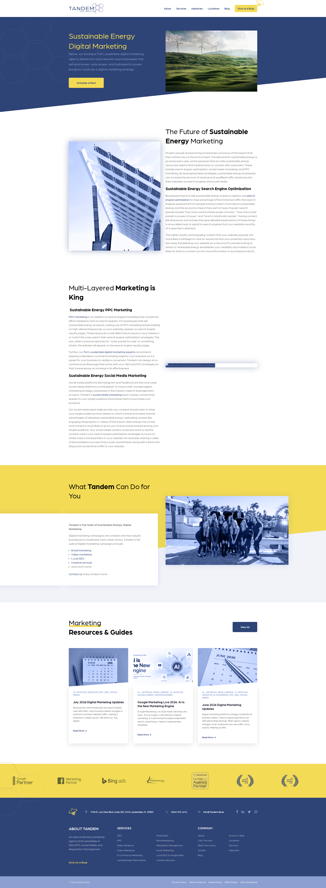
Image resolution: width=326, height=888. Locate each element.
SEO (106, 692)
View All (244, 627)
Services (181, 8)
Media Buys (162, 835)
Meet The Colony (207, 845)
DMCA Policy (231, 882)
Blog (227, 8)
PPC (101, 692)
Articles (81, 692)
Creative (93, 692)
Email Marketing (165, 850)
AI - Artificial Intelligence (153, 692)
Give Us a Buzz (246, 8)
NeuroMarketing (165, 840)
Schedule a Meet (86, 82)
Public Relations (125, 845)
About (167, 8)
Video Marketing (125, 850)
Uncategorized (164, 695)
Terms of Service (197, 882)
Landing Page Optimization (131, 860)
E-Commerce (220, 695)
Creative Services (165, 860)
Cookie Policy (215, 882)
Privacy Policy (179, 882)
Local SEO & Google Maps (170, 855)
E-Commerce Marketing (130, 855)
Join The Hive (205, 840)
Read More (78, 730)
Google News (145, 695)
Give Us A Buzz (236, 835)
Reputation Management (169, 845)
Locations (213, 8)
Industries (197, 8)
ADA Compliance (248, 882)
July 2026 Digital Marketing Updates (98, 702)
